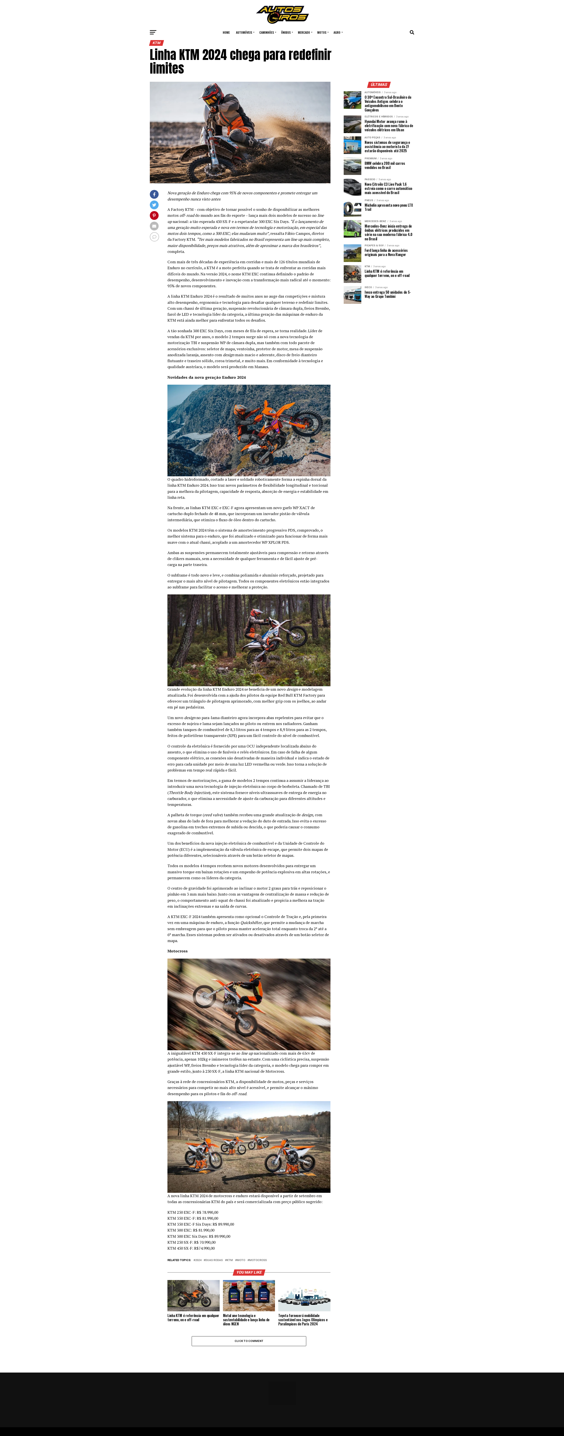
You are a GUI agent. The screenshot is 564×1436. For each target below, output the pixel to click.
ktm (230, 1260)
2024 (198, 1260)
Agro (337, 32)
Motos (321, 32)
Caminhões (266, 32)
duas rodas (214, 1260)
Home (226, 32)
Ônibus (286, 32)
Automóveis (244, 32)
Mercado (304, 32)
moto (241, 1260)
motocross (258, 1260)
